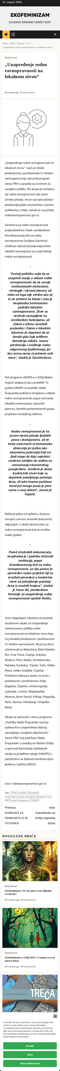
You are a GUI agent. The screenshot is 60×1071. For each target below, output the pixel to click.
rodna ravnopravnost (20, 800)
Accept (30, 1045)
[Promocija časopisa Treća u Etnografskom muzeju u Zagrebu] (30, 995)
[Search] (55, 34)
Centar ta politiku (19, 793)
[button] (55, 1016)
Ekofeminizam (11, 58)
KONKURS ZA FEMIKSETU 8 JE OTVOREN (16, 815)
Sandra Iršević (28, 93)
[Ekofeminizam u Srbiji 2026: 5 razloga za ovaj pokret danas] (30, 928)
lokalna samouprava (27, 797)
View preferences (30, 1063)
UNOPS (35, 800)
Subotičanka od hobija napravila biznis (45, 815)
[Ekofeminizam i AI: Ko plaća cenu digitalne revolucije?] (30, 861)
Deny (30, 1054)
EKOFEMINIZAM (30, 15)
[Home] (6, 34)
